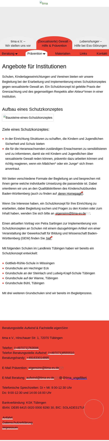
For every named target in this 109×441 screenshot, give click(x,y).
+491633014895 (38, 358)
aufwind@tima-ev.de (40, 377)
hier (48, 238)
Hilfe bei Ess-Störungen (90, 44)
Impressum (10, 427)
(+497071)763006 (26, 348)
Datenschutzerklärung (18, 422)
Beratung (8, 53)
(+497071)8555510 (61, 353)
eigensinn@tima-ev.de (70, 213)
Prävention (34, 53)
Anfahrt (7, 417)
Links (83, 53)
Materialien (62, 53)
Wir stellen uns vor (18, 44)
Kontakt (102, 53)
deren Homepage (70, 193)
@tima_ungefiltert (74, 377)
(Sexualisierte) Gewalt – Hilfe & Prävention (54, 44)
